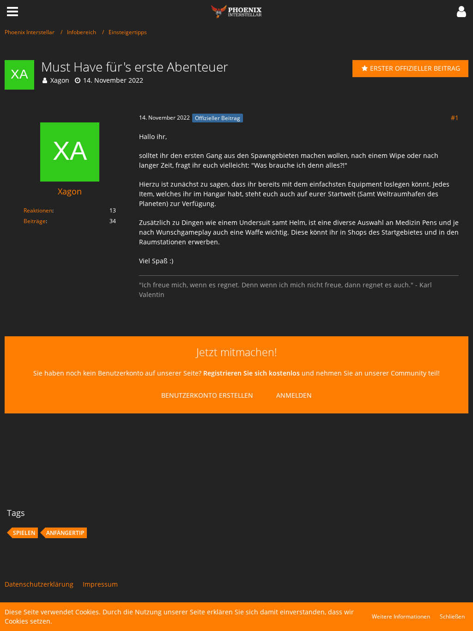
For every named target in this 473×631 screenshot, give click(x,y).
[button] (12, 11)
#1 (455, 117)
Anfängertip (65, 533)
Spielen (24, 533)
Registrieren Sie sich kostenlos (251, 373)
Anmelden (294, 395)
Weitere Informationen (401, 616)
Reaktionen (38, 210)
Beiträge (35, 221)
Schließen (452, 616)
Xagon (59, 80)
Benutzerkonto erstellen (207, 395)
